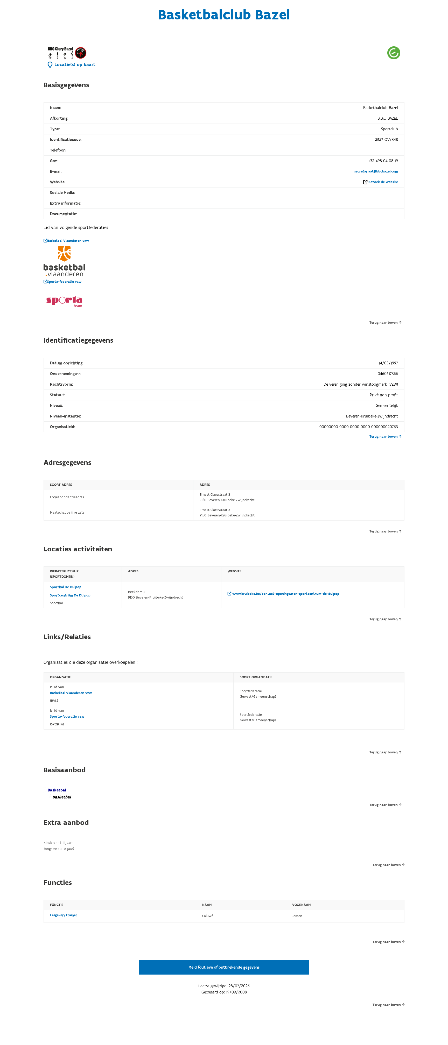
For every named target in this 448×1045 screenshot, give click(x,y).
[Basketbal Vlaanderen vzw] (64, 261)
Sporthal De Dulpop (65, 587)
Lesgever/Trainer (63, 915)
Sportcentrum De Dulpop (70, 595)
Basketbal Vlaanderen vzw (68, 241)
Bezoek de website (383, 182)
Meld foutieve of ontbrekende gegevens (224, 967)
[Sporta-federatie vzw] (64, 301)
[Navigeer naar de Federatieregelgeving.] (393, 53)
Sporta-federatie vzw (64, 281)
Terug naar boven (383, 322)
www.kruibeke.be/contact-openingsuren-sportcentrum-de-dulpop (285, 594)
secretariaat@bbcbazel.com (376, 171)
